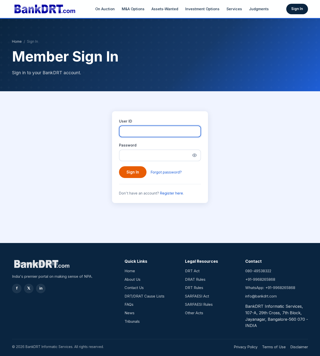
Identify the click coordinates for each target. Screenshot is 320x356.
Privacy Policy (246, 347)
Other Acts (194, 313)
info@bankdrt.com (261, 296)
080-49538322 (258, 271)
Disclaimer (299, 347)
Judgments (259, 9)
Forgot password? (166, 172)
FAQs (129, 304)
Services (234, 9)
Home (17, 41)
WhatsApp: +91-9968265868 (270, 288)
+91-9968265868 (260, 279)
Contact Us (134, 288)
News (129, 313)
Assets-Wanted (165, 9)
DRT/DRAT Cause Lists (144, 296)
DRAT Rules (195, 279)
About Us (132, 279)
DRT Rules (194, 288)
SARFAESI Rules (199, 304)
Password (127, 145)
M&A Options (133, 9)
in (40, 288)
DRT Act (192, 271)
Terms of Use (274, 347)
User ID (125, 121)
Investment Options (202, 9)
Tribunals (132, 321)
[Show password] (194, 155)
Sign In (297, 9)
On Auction (105, 9)
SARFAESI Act (197, 296)
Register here (171, 193)
